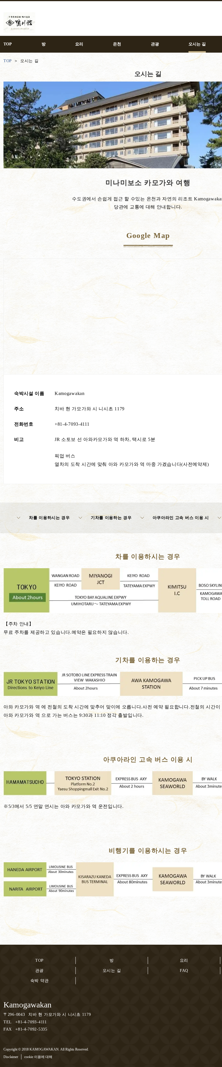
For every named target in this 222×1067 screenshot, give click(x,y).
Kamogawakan (27, 1004)
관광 (39, 970)
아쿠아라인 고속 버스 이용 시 (181, 518)
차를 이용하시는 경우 (49, 518)
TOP (39, 960)
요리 (184, 960)
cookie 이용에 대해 (38, 1057)
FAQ (184, 970)
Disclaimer (10, 1057)
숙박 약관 (39, 981)
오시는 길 (112, 970)
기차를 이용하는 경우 (111, 518)
